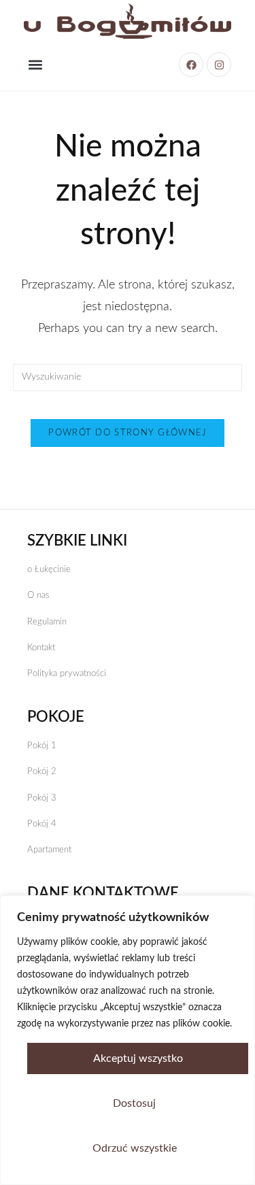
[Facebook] (191, 64)
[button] (35, 65)
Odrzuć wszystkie (134, 1148)
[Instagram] (219, 64)
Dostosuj (134, 1103)
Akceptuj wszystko (138, 1058)
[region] (127, 1040)
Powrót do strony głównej (127, 433)
